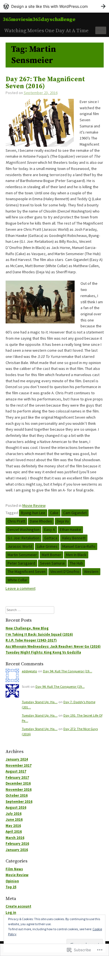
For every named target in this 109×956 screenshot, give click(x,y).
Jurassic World (20, 546)
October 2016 (17, 795)
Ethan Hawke (70, 529)
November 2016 (19, 789)
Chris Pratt (16, 521)
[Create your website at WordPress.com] (54, 6)
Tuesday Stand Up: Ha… (40, 702)
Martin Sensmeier (22, 554)
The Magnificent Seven (27, 571)
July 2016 (14, 814)
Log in (11, 912)
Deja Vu (63, 521)
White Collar (17, 579)
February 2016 (17, 843)
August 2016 (16, 807)
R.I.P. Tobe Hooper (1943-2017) (31, 640)
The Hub (76, 563)
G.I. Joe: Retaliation (23, 537)
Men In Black (76, 554)
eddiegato (29, 671)
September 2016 (19, 801)
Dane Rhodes (41, 521)
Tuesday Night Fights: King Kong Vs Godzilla (43, 652)
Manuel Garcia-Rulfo (78, 546)
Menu (100, 29)
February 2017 (17, 777)
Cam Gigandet (75, 512)
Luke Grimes (47, 546)
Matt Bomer (51, 554)
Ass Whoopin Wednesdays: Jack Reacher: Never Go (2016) (53, 646)
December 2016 (18, 783)
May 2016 (13, 826)
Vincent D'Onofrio (64, 571)
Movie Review (34, 505)
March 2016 (15, 838)
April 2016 (14, 831)
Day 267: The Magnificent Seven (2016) (45, 82)
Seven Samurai (52, 563)
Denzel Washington (23, 529)
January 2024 (17, 759)
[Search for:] (30, 610)
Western (91, 571)
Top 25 (11, 887)
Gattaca (50, 537)
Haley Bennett (74, 537)
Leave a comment (20, 588)
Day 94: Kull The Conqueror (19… (67, 671)
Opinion (12, 881)
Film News (14, 869)
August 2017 (16, 771)
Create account (18, 906)
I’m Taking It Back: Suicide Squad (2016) (39, 634)
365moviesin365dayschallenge (39, 19)
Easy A (49, 529)
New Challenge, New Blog (27, 628)
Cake (54, 512)
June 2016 (14, 819)
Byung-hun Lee (33, 512)
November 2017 (19, 765)
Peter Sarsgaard (21, 563)
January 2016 (17, 850)
